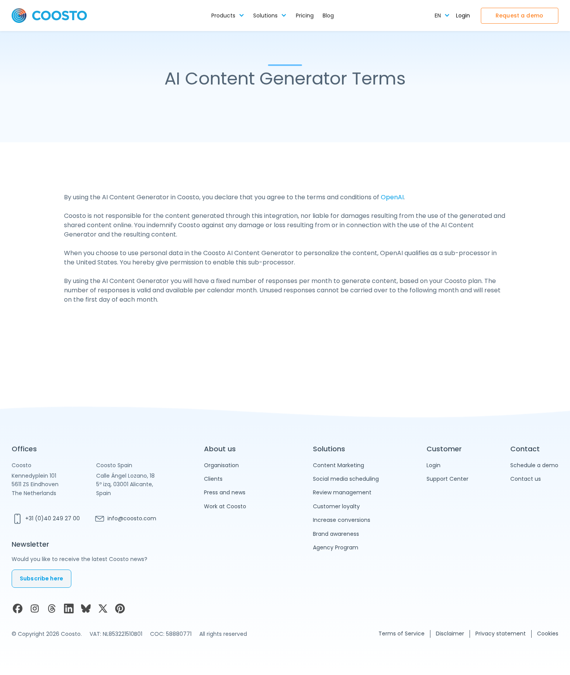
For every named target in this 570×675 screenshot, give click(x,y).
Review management (342, 492)
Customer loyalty (336, 506)
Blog (328, 15)
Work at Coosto (225, 506)
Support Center (447, 479)
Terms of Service (401, 633)
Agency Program (335, 547)
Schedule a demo (534, 465)
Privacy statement (500, 633)
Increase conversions (341, 520)
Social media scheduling (346, 479)
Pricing (305, 15)
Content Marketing (338, 465)
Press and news (224, 492)
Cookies (547, 633)
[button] (227, 15)
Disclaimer (450, 633)
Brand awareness (336, 534)
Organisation (221, 465)
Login (463, 15)
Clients (213, 479)
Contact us (525, 479)
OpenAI (392, 197)
